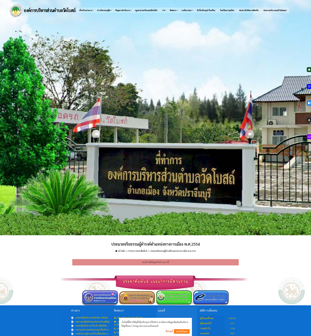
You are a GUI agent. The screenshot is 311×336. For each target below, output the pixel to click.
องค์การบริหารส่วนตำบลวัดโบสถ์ (49, 10)
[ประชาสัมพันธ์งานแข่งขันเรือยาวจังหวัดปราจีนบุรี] (72, 318)
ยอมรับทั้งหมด (181, 331)
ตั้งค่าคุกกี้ (169, 331)
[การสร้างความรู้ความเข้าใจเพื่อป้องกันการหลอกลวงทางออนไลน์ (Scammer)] (72, 334)
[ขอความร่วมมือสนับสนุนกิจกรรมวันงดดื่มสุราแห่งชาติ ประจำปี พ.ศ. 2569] (72, 322)
